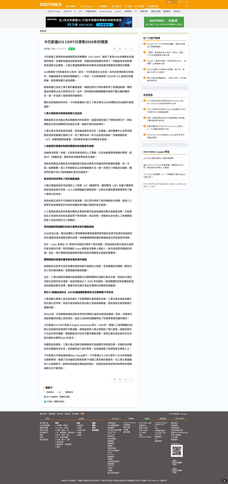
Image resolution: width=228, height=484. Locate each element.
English (184, 414)
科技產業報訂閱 (177, 430)
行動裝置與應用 (113, 461)
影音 (129, 6)
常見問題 (75, 414)
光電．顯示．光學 (63, 440)
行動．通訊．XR (63, 430)
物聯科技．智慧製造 (64, 444)
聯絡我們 (174, 440)
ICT (135, 11)
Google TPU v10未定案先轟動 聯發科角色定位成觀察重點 (166, 45)
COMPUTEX (159, 424)
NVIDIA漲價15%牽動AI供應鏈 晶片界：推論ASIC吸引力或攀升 (166, 70)
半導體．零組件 (62, 425)
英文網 (141, 6)
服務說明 (52, 414)
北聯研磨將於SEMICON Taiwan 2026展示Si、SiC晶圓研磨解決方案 (165, 127)
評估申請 (180, 2)
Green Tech (112, 432)
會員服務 (174, 425)
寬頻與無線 (112, 448)
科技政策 (60, 442)
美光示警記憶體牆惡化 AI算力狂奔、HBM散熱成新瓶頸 (166, 79)
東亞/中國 (81, 430)
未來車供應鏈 (45, 425)
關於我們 (43, 414)
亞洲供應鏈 (112, 439)
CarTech (118, 11)
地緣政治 (50, 392)
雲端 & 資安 (143, 428)
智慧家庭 (111, 443)
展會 (41, 435)
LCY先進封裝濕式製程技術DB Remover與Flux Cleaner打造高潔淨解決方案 (165, 102)
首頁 (47, 419)
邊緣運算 (111, 428)
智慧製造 (111, 441)
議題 (93, 423)
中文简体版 (175, 414)
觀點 (93, 425)
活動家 (118, 6)
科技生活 (176, 11)
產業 (57, 423)
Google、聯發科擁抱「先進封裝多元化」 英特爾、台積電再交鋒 (166, 62)
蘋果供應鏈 (44, 428)
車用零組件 (112, 423)
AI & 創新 (142, 432)
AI (75, 11)
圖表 (58, 447)
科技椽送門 (44, 432)
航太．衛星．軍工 (63, 435)
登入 (186, 2)
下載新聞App (175, 444)
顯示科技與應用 (113, 473)
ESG (80, 11)
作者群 (125, 430)
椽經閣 (104, 6)
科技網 (72, 6)
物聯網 (110, 446)
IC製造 (110, 470)
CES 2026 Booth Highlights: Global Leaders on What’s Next (164, 185)
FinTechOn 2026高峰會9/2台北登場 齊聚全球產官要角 (166, 136)
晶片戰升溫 (44, 423)
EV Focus (111, 434)
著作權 (60, 414)
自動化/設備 (155, 11)
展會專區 (166, 11)
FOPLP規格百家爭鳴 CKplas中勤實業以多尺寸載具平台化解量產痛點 (166, 110)
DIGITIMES (179, 418)
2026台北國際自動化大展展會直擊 (158, 158)
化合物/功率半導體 (114, 430)
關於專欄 (126, 432)
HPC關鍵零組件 (113, 425)
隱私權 (67, 414)
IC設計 (110, 468)
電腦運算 (111, 457)
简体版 (174, 2)
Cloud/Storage (105, 11)
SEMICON (67, 11)
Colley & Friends (129, 423)
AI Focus (111, 454)
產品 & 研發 (143, 430)
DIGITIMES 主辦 (145, 423)
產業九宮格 (44, 430)
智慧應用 (128, 11)
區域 (78, 423)
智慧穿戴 (111, 464)
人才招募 (174, 437)
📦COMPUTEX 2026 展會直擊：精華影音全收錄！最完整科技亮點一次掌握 (163, 166)
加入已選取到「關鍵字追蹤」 (59, 397)
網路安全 (69, 392)
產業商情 (154, 6)
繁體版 (169, 2)
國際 (79, 432)
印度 (79, 428)
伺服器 (110, 459)
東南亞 (80, 425)
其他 (140, 435)
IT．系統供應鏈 (62, 437)
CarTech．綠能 (62, 428)
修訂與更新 (44, 440)
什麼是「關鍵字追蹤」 (56, 402)
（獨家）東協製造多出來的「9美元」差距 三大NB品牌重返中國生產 (166, 53)
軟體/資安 (144, 11)
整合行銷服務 (176, 435)
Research (88, 6)
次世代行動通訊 (113, 450)
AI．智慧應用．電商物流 (66, 432)
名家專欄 (126, 425)
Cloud (110, 452)
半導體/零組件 (91, 11)
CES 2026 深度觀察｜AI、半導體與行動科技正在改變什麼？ (164, 175)
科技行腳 (126, 427)
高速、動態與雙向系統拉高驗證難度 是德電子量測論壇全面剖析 (166, 119)
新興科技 (111, 436)
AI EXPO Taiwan (54, 11)
